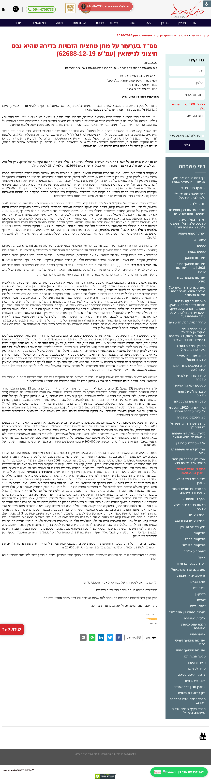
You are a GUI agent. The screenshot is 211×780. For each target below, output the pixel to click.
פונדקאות (199, 533)
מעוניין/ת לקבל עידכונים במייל (184, 135)
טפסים (201, 245)
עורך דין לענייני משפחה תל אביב (188, 451)
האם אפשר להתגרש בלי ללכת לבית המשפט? (190, 195)
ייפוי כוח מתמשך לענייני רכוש (190, 642)
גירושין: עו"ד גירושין (193, 188)
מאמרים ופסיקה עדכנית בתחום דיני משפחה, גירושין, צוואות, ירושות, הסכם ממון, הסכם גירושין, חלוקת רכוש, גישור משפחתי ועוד (187, 308)
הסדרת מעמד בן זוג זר (191, 563)
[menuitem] (187, 23)
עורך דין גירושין (187, 23)
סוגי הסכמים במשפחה (191, 417)
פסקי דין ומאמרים (194, 499)
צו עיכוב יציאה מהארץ (191, 575)
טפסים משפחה (196, 251)
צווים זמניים (198, 582)
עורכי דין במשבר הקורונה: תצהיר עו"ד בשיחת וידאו (189, 461)
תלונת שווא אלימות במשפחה (193, 626)
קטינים (201, 600)
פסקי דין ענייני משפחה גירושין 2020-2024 (191, 471)
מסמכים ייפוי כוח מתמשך (189, 385)
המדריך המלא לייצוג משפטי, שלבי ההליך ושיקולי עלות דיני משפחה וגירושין (188, 223)
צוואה (59, 23)
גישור (148, 23)
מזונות (131, 23)
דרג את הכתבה (151, 614)
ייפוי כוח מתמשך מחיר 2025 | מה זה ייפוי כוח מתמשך (191, 267)
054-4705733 (43, 9)
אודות (18, 23)
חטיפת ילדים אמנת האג (190, 521)
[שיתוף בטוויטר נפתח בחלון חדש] (110, 637)
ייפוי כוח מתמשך (195, 258)
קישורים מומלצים (194, 551)
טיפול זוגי (200, 239)
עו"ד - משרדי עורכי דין (191, 443)
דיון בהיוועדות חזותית (192, 693)
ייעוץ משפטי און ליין (193, 527)
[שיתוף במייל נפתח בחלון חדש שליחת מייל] (83, 637)
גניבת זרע (199, 588)
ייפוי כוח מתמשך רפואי (191, 650)
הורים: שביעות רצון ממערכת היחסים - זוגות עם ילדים (187, 211)
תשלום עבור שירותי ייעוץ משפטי (190, 506)
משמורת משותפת (107, 23)
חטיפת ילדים (197, 514)
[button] (16, 9)
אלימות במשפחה (195, 618)
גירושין (164, 23)
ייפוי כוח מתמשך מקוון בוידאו (191, 279)
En (4, 9)
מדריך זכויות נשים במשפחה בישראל (188, 701)
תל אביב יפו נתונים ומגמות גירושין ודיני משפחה (188, 490)
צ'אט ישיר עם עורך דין (191, 772)
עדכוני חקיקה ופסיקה (192, 674)
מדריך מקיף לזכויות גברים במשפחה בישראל (189, 710)
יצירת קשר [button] (11, 629)
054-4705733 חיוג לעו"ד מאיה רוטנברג (108, 6)
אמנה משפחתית (195, 680)
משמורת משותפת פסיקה (190, 401)
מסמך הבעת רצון (194, 656)
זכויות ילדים (198, 606)
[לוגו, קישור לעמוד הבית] (187, 9)
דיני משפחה (38, 23)
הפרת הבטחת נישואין (192, 233)
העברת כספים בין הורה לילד (187, 612)
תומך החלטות (197, 662)
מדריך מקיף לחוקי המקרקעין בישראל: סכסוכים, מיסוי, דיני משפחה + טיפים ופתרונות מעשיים (187, 334)
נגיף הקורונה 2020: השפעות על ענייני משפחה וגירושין (187, 409)
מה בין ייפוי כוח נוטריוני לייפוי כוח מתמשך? (191, 347)
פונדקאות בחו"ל (195, 539)
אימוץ (202, 557)
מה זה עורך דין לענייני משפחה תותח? (191, 357)
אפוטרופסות (198, 634)
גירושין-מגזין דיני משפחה (190, 687)
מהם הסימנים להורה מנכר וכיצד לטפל (189, 367)
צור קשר (196, 59)
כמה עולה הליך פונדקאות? (188, 569)
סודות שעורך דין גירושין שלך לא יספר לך (187, 425)
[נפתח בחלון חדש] (203, 735)
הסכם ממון (79, 23)
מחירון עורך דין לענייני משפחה (191, 377)
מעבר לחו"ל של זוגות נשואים (192, 393)
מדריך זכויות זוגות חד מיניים (187, 322)
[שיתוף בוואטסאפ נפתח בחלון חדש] (92, 637)
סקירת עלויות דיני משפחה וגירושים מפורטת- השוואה (189, 435)
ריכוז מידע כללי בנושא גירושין (191, 481)
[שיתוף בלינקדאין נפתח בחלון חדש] (101, 637)
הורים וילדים (198, 204)
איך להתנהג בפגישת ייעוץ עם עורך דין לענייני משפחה (188, 179)
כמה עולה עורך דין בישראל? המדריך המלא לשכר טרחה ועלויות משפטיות (187, 291)
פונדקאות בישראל (194, 545)
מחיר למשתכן (197, 668)
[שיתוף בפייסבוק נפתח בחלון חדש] (119, 637)
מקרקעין (200, 594)
